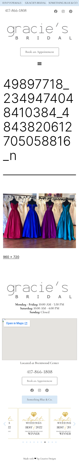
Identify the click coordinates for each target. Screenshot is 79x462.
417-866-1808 (16, 10)
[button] (39, 63)
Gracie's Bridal (35, 2)
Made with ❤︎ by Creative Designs (39, 458)
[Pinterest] (70, 11)
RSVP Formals (11, 2)
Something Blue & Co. (63, 2)
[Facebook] (55, 11)
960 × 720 (11, 257)
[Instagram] (63, 11)
